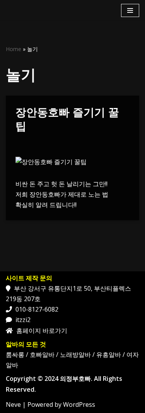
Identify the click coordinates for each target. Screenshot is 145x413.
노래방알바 (75, 354)
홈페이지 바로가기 (41, 330)
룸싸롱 (15, 354)
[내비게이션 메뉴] (130, 10)
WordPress (79, 404)
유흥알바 (108, 354)
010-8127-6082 (36, 309)
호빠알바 (42, 354)
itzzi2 (23, 319)
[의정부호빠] (27, 10)
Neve (13, 404)
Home (13, 49)
